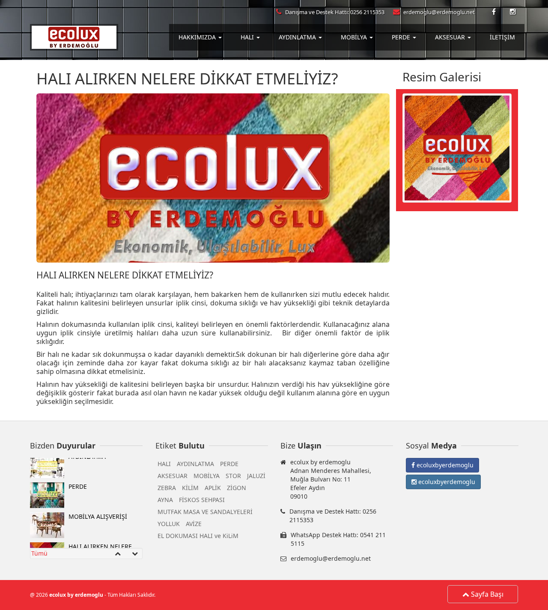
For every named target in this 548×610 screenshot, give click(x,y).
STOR (233, 476)
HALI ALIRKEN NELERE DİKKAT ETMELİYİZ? (100, 528)
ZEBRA (167, 488)
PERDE (77, 464)
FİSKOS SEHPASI (202, 500)
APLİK (213, 488)
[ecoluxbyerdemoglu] (494, 12)
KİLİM (190, 488)
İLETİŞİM (502, 37)
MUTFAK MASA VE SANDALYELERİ (205, 512)
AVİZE (194, 524)
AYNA (165, 500)
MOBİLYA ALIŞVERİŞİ (97, 494)
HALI (164, 464)
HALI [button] (248, 37)
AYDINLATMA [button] (298, 37)
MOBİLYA (207, 476)
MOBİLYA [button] (355, 37)
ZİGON (236, 488)
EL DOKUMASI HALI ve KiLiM (198, 536)
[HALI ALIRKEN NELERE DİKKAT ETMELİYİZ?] (457, 147)
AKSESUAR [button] (451, 37)
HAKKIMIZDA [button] (198, 37)
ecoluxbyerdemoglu (444, 465)
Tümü (39, 553)
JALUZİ (256, 476)
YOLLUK (169, 524)
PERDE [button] (402, 37)
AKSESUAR (173, 476)
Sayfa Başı (486, 594)
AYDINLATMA (195, 464)
